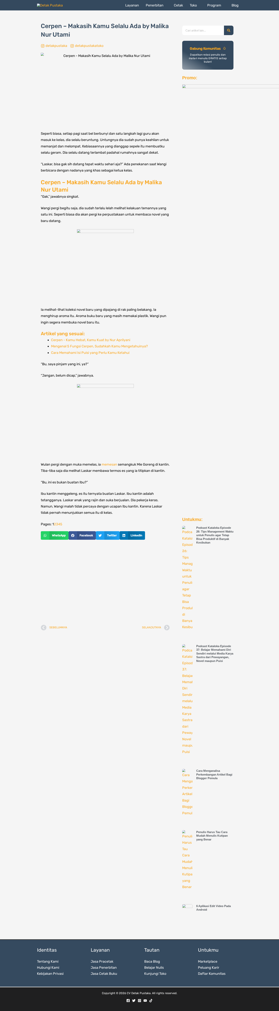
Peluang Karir (208, 967)
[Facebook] (128, 1000)
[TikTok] (151, 1000)
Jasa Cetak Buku (104, 974)
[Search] (228, 30)
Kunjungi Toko (155, 974)
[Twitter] (134, 1000)
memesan (109, 464)
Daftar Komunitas (211, 974)
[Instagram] (139, 1000)
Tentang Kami (47, 961)
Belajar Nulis (154, 967)
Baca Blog (152, 961)
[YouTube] (145, 1000)
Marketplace (207, 961)
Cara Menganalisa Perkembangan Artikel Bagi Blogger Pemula (214, 774)
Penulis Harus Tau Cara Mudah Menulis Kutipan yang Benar (212, 835)
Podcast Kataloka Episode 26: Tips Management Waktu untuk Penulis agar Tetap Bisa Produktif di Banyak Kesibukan (214, 535)
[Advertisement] (105, 582)
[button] (165, 5)
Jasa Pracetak (102, 961)
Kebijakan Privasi (50, 974)
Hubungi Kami (48, 967)
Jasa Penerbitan (104, 967)
